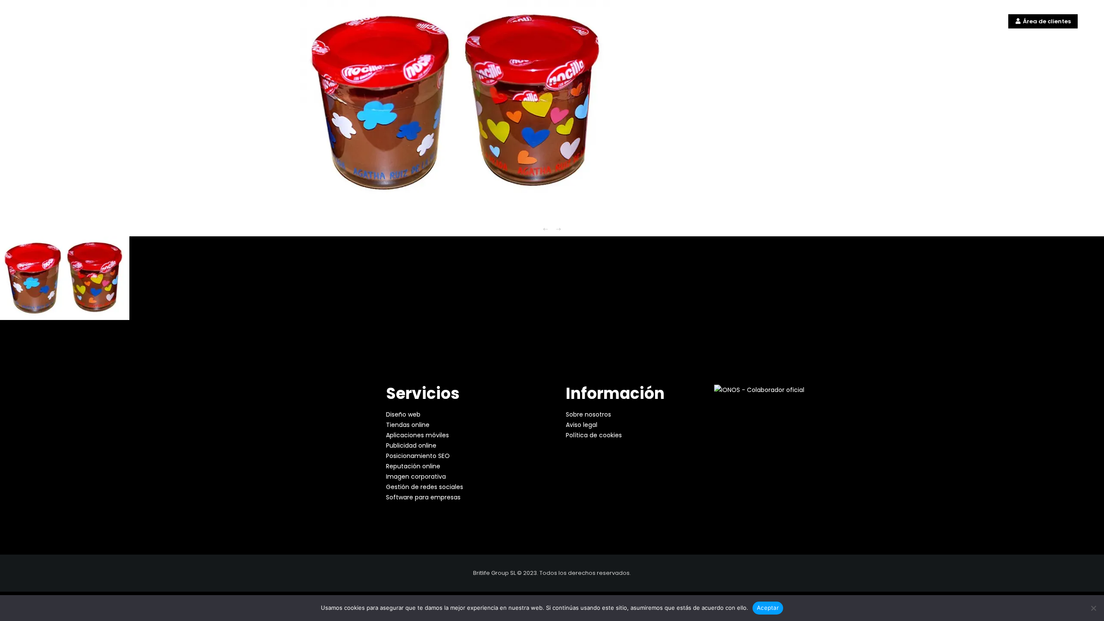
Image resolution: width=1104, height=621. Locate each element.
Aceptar (768, 607)
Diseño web (403, 414)
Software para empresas (423, 497)
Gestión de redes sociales (424, 487)
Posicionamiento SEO (418, 456)
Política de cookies (594, 435)
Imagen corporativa (416, 476)
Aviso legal (581, 424)
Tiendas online (408, 424)
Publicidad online (411, 445)
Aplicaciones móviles (417, 435)
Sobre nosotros (588, 414)
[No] (1093, 608)
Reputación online (413, 466)
